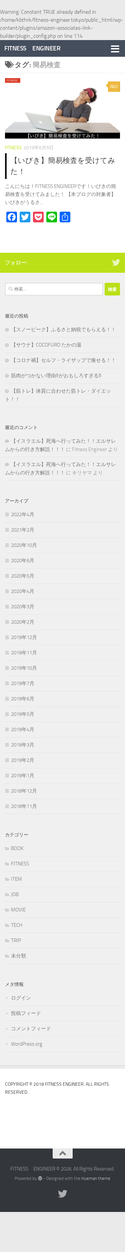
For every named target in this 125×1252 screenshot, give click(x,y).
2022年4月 (22, 514)
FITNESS (13, 148)
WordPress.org (26, 1044)
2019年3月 (22, 745)
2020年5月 (22, 576)
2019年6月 (22, 699)
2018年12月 (24, 791)
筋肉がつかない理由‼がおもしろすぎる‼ (56, 376)
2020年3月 (22, 607)
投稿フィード (26, 1013)
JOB (15, 894)
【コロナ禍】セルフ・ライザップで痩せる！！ (63, 360)
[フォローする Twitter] (116, 262)
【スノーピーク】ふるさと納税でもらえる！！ (63, 330)
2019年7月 (22, 683)
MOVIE (18, 910)
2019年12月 (24, 637)
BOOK (17, 848)
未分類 (18, 956)
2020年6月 (22, 561)
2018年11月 (24, 806)
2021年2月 (22, 530)
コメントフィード (31, 1029)
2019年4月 (22, 729)
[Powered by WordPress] (40, 1178)
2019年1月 (22, 776)
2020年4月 (22, 591)
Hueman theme (95, 1178)
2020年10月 (24, 545)
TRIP (16, 940)
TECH (16, 925)
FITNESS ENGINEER (32, 48)
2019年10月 (24, 668)
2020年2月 (22, 622)
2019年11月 (24, 653)
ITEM (16, 879)
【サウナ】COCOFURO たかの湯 (46, 345)
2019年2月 (22, 760)
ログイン (21, 998)
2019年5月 (22, 714)
